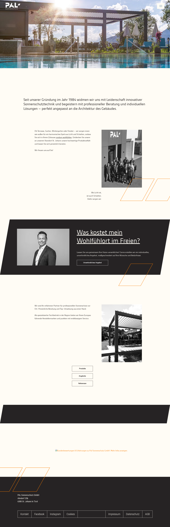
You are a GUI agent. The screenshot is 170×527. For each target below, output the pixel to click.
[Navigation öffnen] (160, 6)
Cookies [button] (70, 514)
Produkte (82, 369)
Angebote (82, 376)
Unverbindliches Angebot (92, 263)
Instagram (55, 514)
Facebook (39, 514)
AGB (147, 514)
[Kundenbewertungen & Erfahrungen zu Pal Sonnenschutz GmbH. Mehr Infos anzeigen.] (91, 451)
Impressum (114, 514)
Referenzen (82, 383)
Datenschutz (132, 514)
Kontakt (24, 514)
